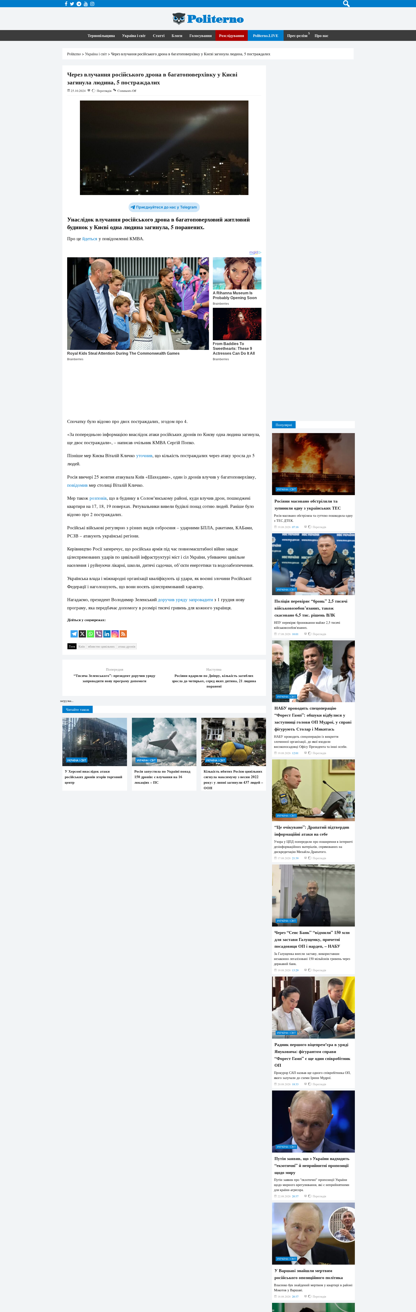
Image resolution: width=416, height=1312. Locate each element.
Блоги (177, 35)
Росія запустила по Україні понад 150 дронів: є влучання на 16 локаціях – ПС (162, 727)
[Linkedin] (106, 580)
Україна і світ (134, 35)
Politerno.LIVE (265, 35)
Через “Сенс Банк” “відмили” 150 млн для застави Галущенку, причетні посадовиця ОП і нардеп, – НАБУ (312, 882)
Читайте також (77, 659)
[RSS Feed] (123, 580)
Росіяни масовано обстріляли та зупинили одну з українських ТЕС (307, 447)
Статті (158, 35)
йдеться (89, 238)
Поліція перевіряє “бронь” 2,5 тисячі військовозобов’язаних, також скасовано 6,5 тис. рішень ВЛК (310, 551)
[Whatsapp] (90, 580)
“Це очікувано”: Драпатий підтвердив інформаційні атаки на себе (311, 773)
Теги (72, 597)
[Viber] (98, 580)
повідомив (77, 434)
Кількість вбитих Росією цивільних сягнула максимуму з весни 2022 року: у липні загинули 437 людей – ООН (233, 730)
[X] (82, 580)
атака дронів (126, 597)
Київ (81, 597)
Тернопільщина (101, 35)
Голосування (200, 35)
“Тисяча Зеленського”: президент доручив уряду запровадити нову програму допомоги (115, 628)
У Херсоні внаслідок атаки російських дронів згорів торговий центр (93, 727)
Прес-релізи (297, 35)
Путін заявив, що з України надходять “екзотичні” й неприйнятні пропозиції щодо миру (312, 1108)
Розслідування (231, 35)
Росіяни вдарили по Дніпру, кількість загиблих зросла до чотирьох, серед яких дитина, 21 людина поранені (214, 631)
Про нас (321, 35)
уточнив (144, 404)
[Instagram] (115, 580)
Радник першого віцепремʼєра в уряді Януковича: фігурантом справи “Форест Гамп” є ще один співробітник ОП (312, 997)
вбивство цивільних (101, 597)
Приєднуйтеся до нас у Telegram (166, 207)
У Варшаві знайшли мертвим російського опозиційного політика (308, 1216)
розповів (98, 447)
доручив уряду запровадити (185, 548)
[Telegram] (74, 580)
